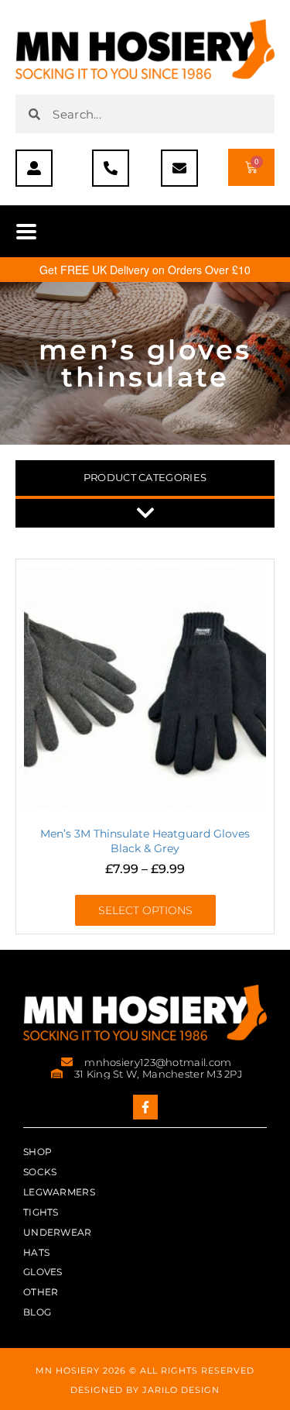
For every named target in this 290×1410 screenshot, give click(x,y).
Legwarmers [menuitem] (59, 1192)
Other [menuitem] (41, 1292)
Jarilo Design (181, 1389)
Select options (145, 910)
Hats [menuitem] (36, 1252)
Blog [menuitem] (37, 1312)
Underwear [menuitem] (57, 1232)
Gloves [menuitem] (43, 1272)
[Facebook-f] (145, 1107)
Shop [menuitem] (37, 1151)
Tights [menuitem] (41, 1212)
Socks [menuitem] (40, 1172)
